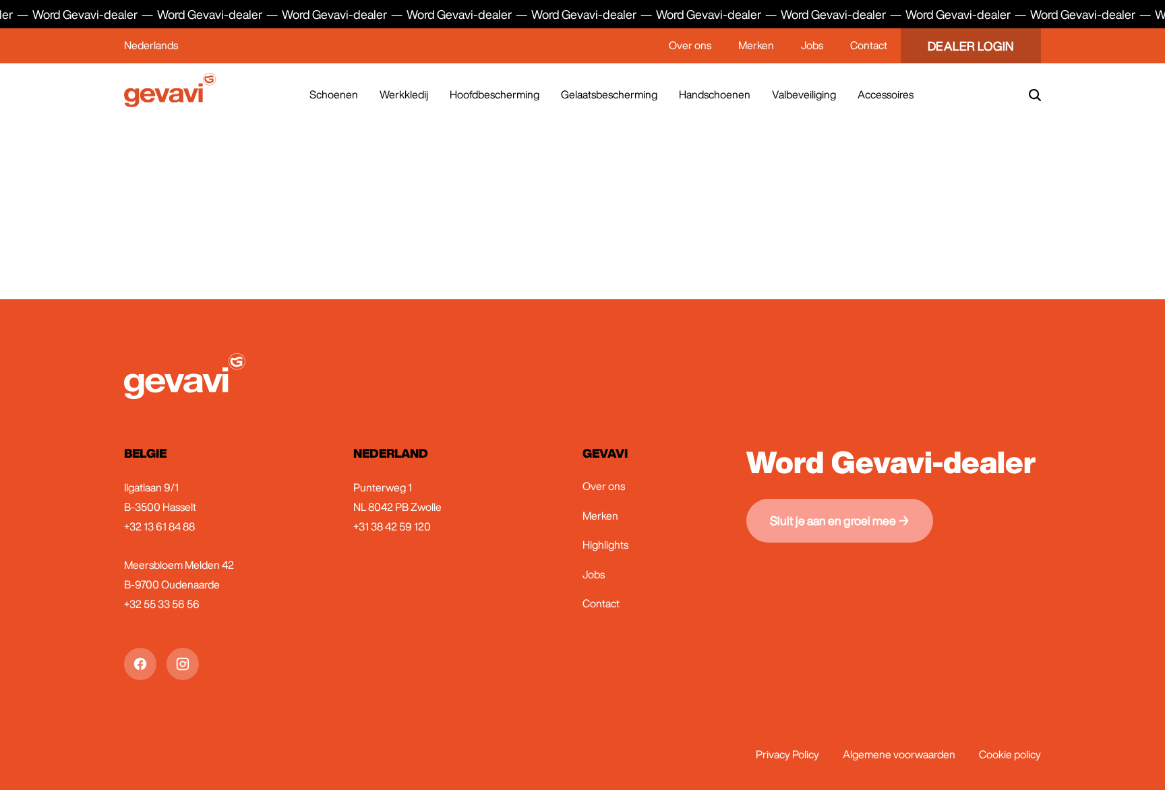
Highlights (605, 544)
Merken (756, 45)
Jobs (812, 45)
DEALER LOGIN (971, 46)
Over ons (690, 45)
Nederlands (151, 45)
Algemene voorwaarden (899, 754)
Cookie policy (1010, 754)
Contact (868, 45)
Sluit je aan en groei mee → (839, 520)
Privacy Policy (787, 754)
